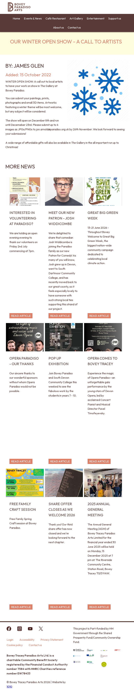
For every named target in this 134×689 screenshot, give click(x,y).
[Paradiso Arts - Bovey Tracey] (19, 12)
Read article (21, 315)
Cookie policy (15, 645)
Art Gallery (76, 18)
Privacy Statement (51, 639)
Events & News (33, 18)
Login (10, 639)
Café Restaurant (56, 18)
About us (58, 27)
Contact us (74, 27)
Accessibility (26, 639)
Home (16, 18)
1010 (9, 686)
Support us (114, 18)
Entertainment (95, 18)
